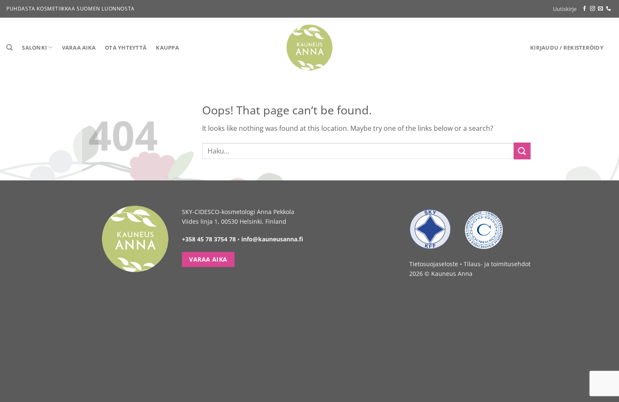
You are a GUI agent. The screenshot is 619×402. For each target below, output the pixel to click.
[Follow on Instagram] (592, 9)
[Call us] (608, 9)
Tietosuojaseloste (433, 264)
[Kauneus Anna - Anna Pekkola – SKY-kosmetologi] (309, 47)
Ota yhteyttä (126, 47)
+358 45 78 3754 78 (209, 239)
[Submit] (522, 151)
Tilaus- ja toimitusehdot (497, 264)
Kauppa (167, 47)
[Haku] (9, 48)
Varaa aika (79, 47)
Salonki (34, 47)
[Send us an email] (600, 9)
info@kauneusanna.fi (272, 239)
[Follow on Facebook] (584, 9)
